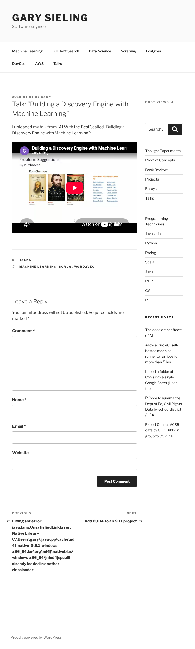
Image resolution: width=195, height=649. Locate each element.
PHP (149, 281)
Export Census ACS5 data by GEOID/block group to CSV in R (162, 430)
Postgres (153, 51)
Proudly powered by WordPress (36, 637)
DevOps (18, 63)
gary (46, 97)
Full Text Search (65, 51)
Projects (152, 179)
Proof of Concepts (160, 160)
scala (65, 266)
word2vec (84, 266)
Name (19, 399)
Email (19, 426)
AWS (39, 63)
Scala (149, 262)
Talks (57, 63)
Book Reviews (156, 170)
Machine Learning (27, 51)
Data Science (100, 51)
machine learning (38, 266)
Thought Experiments (163, 151)
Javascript (153, 233)
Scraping (128, 51)
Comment (23, 330)
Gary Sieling (50, 17)
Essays (151, 188)
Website (20, 452)
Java (149, 271)
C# (147, 290)
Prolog (150, 252)
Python (151, 243)
